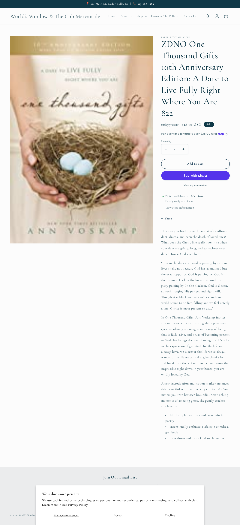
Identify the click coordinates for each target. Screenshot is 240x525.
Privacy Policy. (78, 505)
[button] (126, 16)
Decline (170, 515)
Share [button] (168, 218)
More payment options (195, 185)
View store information (179, 208)
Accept (118, 515)
